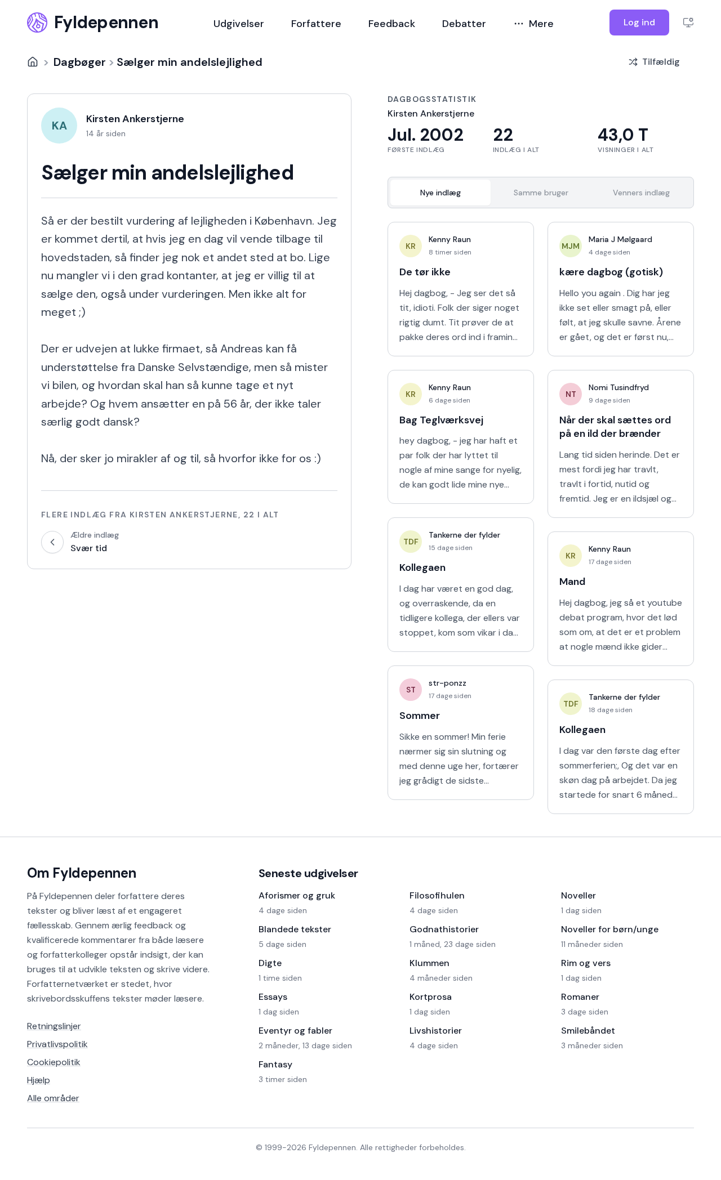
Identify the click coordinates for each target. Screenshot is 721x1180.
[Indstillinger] (688, 22)
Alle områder (53, 1098)
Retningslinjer (54, 1026)
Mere (541, 23)
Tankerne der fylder (464, 535)
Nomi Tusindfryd (619, 387)
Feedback (391, 23)
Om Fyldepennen (81, 873)
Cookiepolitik (54, 1062)
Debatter (464, 23)
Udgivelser (238, 23)
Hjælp (38, 1080)
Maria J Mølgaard (620, 239)
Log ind (639, 22)
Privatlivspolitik (57, 1044)
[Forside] (32, 62)
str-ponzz (447, 683)
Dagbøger (80, 62)
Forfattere (316, 23)
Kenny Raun (450, 239)
